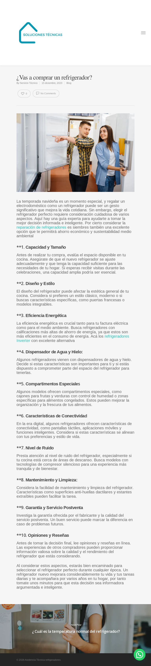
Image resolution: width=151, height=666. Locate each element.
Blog (68, 83)
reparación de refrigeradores (42, 227)
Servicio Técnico (29, 83)
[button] (139, 655)
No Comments (48, 93)
